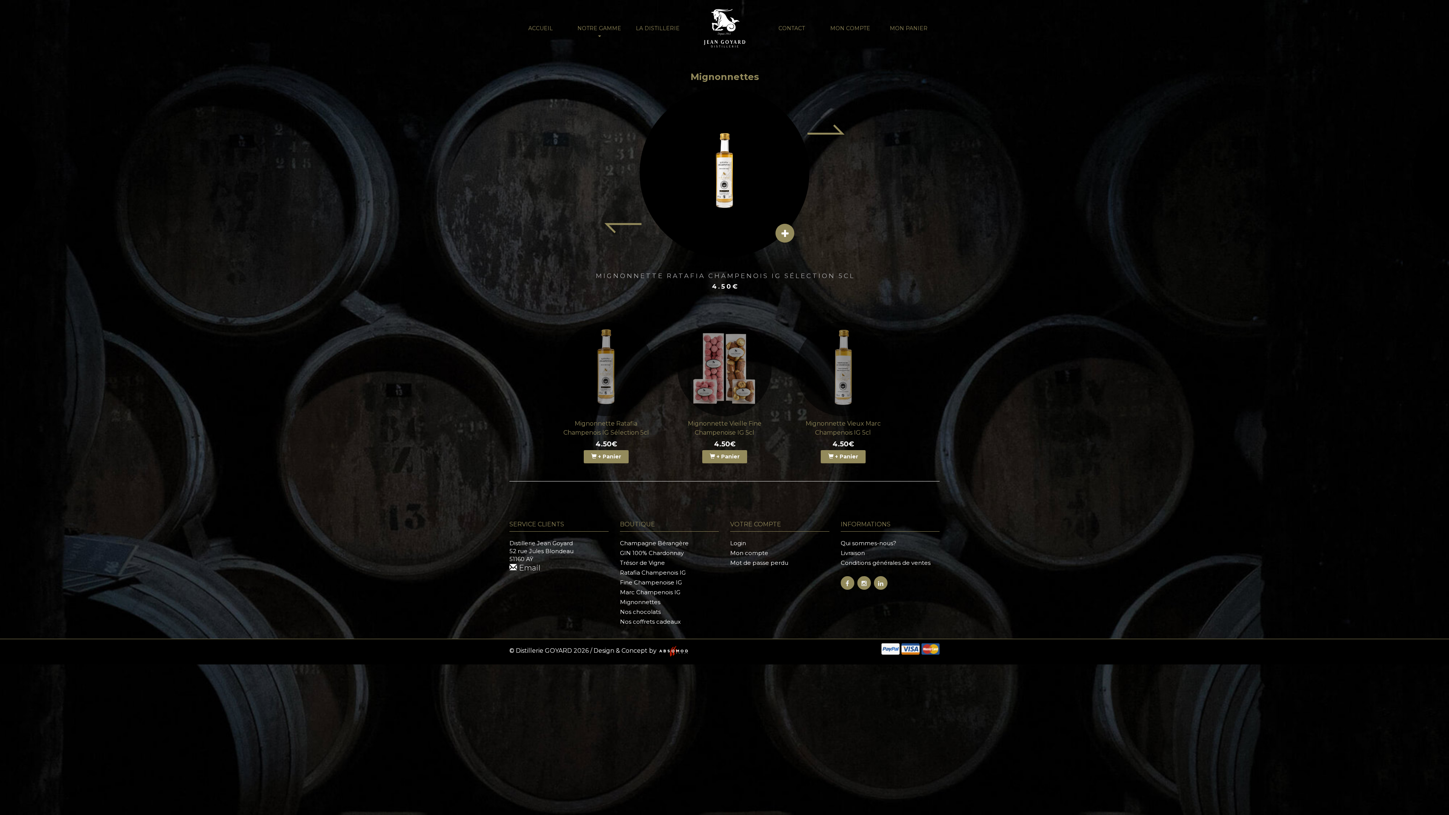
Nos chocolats (640, 611)
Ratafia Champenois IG (653, 572)
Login (738, 543)
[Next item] (826, 129)
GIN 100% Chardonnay (652, 553)
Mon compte (850, 28)
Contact (791, 28)
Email (528, 567)
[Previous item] (622, 228)
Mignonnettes (640, 602)
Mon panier (909, 28)
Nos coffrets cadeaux (650, 621)
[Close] (1434, 13)
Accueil (540, 28)
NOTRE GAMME (599, 28)
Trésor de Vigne (642, 562)
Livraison (853, 553)
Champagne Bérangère (654, 543)
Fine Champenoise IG (651, 582)
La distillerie (658, 28)
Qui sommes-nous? (868, 543)
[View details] (784, 233)
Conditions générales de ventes (886, 562)
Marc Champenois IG (650, 592)
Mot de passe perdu (759, 562)
